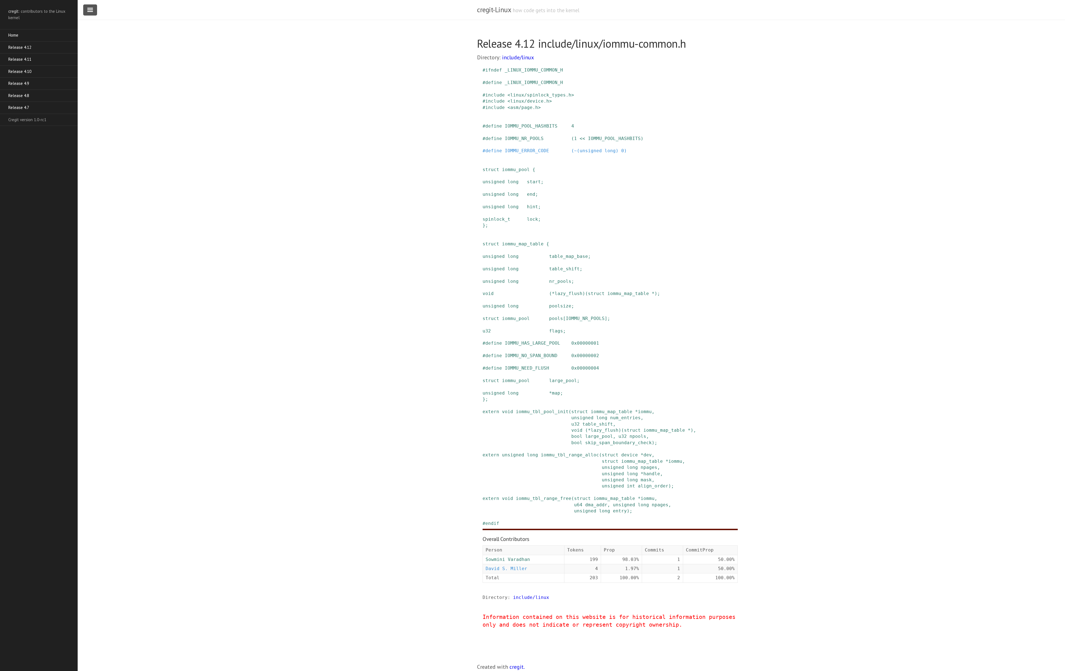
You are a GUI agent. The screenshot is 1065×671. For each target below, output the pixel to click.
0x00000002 (585, 355)
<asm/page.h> (524, 107)
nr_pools (560, 281)
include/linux (518, 57)
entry (620, 511)
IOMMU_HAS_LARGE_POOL (532, 343)
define (493, 82)
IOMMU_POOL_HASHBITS (531, 126)
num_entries (625, 417)
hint (532, 206)
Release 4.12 (19, 47)
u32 (487, 331)
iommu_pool (516, 169)
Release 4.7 (18, 107)
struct (491, 169)
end (531, 194)
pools (556, 318)
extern (491, 411)
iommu (645, 411)
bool (576, 436)
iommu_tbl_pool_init (542, 411)
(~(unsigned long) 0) (599, 150)
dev (647, 455)
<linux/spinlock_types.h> (541, 95)
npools (638, 436)
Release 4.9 (18, 83)
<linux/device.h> (530, 101)
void (488, 293)
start (534, 181)
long (513, 181)
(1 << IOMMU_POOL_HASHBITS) (607, 138)
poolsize (560, 306)
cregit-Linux (494, 9)
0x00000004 (585, 368)
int (631, 486)
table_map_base (568, 256)
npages (649, 467)
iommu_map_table (523, 243)
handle (651, 473)
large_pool (563, 380)
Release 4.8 (18, 95)
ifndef (493, 70)
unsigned (494, 181)
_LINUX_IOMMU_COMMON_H (534, 70)
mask (646, 479)
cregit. (517, 666)
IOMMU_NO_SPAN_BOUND (531, 355)
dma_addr (596, 504)
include (495, 95)
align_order (653, 486)
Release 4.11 (19, 59)
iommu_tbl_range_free (543, 498)
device (629, 455)
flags (556, 331)
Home (13, 35)
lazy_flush (568, 293)
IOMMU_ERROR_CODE (527, 150)
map (556, 393)
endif (492, 523)
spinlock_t (496, 219)
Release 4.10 (19, 71)
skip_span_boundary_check (618, 442)
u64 (578, 504)
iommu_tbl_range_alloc (570, 455)
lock (532, 219)
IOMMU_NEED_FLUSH (527, 368)
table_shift (564, 268)
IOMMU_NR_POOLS (524, 138)
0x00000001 (585, 343)
